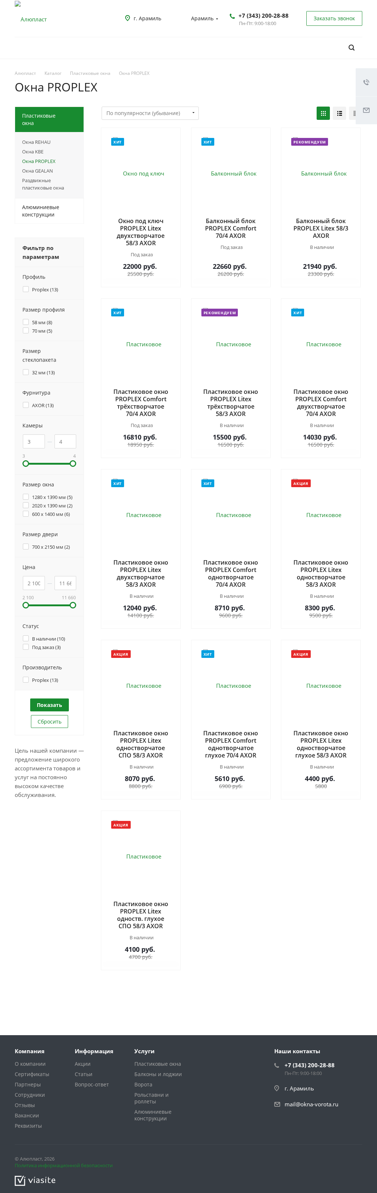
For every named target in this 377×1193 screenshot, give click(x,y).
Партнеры (28, 1084)
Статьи (83, 1074)
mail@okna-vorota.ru (311, 1104)
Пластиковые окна (39, 119)
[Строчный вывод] (339, 113)
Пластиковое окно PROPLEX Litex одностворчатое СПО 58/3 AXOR (140, 744)
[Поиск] (351, 48)
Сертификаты (32, 1074)
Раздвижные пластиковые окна (43, 184)
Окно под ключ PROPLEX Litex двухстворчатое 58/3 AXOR (141, 232)
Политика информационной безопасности (64, 1165)
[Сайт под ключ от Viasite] (35, 1180)
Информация (94, 1051)
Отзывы (25, 1105)
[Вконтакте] (337, 1160)
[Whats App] (355, 1160)
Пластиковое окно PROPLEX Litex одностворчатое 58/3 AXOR (320, 573)
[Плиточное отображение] (323, 113)
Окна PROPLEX (39, 161)
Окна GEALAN (37, 170)
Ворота (143, 1084)
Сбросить (49, 721)
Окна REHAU (36, 142)
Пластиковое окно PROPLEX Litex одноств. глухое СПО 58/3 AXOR (140, 915)
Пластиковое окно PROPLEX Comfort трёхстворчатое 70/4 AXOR (140, 403)
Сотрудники (30, 1094)
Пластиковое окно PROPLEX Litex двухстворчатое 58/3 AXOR (140, 573)
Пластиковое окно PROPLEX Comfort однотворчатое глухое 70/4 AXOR (230, 744)
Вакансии (27, 1115)
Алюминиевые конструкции (40, 211)
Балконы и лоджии (158, 1074)
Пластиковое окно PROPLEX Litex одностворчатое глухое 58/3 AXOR (320, 744)
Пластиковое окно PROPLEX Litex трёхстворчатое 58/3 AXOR (230, 403)
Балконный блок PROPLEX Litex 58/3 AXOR (320, 228)
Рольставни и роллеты (151, 1098)
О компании (30, 1063)
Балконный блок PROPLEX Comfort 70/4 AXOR (230, 228)
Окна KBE (32, 151)
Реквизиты (28, 1125)
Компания (30, 1051)
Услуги (144, 1051)
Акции (83, 1063)
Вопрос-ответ (92, 1084)
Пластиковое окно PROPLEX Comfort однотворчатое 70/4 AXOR (230, 573)
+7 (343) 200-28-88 (264, 15)
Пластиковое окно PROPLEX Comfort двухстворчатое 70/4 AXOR (320, 403)
